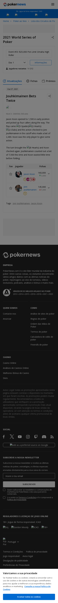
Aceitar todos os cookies (29, 596)
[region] (29, 586)
